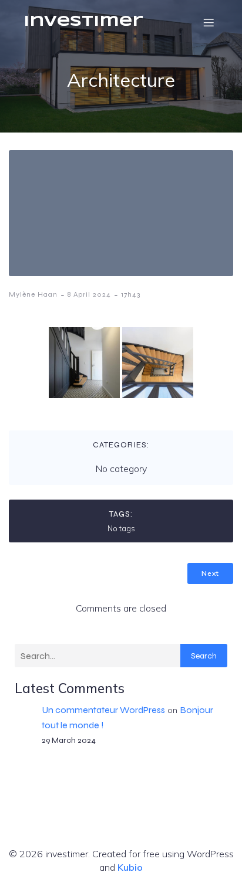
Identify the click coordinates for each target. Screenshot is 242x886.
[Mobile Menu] (209, 22)
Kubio (130, 867)
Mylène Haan (33, 294)
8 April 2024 (89, 294)
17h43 (130, 294)
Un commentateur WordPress (103, 709)
